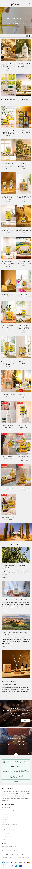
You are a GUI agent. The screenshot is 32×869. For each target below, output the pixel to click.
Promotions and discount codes (9, 824)
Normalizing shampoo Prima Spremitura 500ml (23, 198)
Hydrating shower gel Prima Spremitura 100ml (8, 263)
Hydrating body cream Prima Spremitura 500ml (24, 165)
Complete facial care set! (8, 426)
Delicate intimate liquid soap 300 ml (24, 131)
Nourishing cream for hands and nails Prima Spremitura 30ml (24, 328)
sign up (25, 720)
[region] (16, 741)
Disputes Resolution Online (8, 829)
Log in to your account (7, 836)
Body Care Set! (8, 488)
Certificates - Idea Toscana (14, 599)
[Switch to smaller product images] (29, 35)
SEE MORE (7, 695)
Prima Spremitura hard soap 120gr (8, 295)
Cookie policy (5, 822)
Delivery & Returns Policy (8, 810)
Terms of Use (5, 817)
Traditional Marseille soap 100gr (24, 295)
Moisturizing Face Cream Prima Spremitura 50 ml (24, 99)
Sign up (16, 863)
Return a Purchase (6, 807)
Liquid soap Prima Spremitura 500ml (8, 326)
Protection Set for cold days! (23, 426)
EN (24, 3)
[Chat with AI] (4, 865)
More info (16, 781)
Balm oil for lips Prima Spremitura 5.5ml (24, 361)
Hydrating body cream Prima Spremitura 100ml (8, 165)
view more (16, 745)
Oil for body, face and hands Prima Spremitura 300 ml (8, 132)
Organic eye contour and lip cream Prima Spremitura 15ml (8, 99)
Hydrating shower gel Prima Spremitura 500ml (23, 230)
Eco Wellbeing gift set (23, 395)
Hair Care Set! (8, 456)
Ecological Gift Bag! (8, 394)
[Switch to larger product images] (27, 35)
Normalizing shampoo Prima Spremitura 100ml (8, 230)
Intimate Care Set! (8, 517)
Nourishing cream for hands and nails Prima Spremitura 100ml (8, 362)
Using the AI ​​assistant (7, 827)
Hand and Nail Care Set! (23, 457)
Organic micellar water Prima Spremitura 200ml (24, 65)
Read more (4, 577)
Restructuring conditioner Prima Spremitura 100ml (8, 198)
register (3, 839)
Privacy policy (5, 819)
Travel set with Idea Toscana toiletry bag (23, 262)
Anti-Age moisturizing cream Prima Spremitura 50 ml (8, 66)
